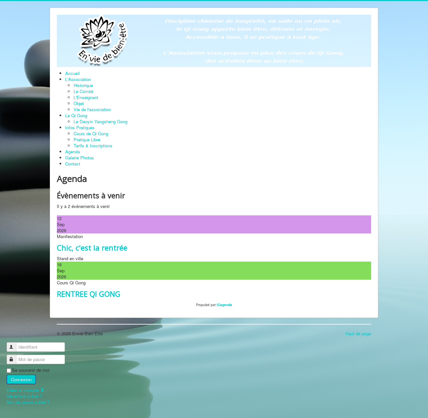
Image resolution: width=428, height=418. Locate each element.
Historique (83, 85)
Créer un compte (23, 390)
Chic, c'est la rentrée (92, 247)
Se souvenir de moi (30, 370)
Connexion (21, 379)
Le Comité (83, 91)
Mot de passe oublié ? (28, 402)
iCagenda (224, 304)
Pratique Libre (87, 139)
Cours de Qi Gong (91, 133)
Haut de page (358, 333)
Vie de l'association (92, 109)
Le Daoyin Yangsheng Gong (100, 121)
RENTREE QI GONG (88, 294)
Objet (79, 103)
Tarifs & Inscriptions (93, 145)
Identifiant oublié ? (24, 396)
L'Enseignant (86, 97)
